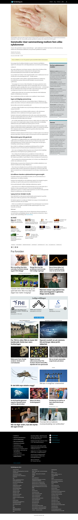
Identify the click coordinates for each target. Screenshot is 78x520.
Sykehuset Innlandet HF (55, 489)
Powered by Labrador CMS (39, 515)
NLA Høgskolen (35, 469)
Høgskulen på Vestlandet (17, 494)
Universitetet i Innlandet (55, 498)
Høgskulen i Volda (16, 492)
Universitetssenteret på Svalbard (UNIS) (58, 504)
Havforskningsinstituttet (17, 488)
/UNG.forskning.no (56, 440)
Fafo (13, 478)
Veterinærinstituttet (54, 507)
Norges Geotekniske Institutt (37, 493)
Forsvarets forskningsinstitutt (18, 482)
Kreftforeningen (15, 500)
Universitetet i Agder (54, 495)
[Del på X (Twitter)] (13, 247)
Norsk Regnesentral (35, 502)
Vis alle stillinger (39, 317)
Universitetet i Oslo (54, 500)
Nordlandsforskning (35, 492)
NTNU (33, 476)
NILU (14, 511)
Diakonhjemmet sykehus (17, 474)
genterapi (34, 244)
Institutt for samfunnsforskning (18, 497)
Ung (55, 1)
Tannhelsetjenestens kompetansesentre (58, 491)
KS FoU (14, 498)
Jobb (63, 1)
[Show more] (58, 118)
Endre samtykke (16, 463)
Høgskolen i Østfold (16, 491)
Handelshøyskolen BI (16, 486)
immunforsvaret (27, 244)
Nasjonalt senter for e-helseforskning (38, 483)
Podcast (58, 1)
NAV (13, 505)
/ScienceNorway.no (56, 442)
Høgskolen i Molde (16, 489)
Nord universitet (35, 490)
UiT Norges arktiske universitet (56, 494)
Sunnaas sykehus (54, 488)
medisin (13, 244)
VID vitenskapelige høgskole (56, 509)
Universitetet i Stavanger (55, 501)
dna (47, 244)
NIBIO (14, 507)
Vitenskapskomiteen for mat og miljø (57, 510)
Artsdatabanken (15, 472)
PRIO (52, 471)
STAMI (52, 483)
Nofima (33, 489)
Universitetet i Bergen (55, 497)
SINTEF (52, 478)
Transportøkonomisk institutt (56, 492)
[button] (12, 308)
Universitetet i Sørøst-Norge (56, 503)
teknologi (58, 244)
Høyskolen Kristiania (16, 495)
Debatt (51, 1)
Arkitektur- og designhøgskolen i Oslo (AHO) (20, 471)
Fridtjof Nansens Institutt (17, 485)
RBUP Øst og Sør (54, 472)
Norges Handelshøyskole (36, 495)
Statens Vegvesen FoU (55, 485)
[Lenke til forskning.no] (29, 1)
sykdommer (18, 244)
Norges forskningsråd (36, 496)
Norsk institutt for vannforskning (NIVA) (39, 508)
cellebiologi (52, 244)
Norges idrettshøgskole (36, 499)
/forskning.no (55, 437)
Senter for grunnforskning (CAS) (57, 479)
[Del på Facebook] (12, 247)
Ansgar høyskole (16, 469)
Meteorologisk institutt (17, 504)
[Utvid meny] (66, 2)
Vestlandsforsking (54, 506)
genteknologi (41, 244)
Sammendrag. (29, 214)
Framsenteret (15, 483)
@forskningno (55, 435)
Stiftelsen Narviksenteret (55, 486)
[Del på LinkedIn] (15, 247)
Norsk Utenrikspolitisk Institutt (37, 505)
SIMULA (52, 476)
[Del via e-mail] (17, 247)
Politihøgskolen (54, 469)
